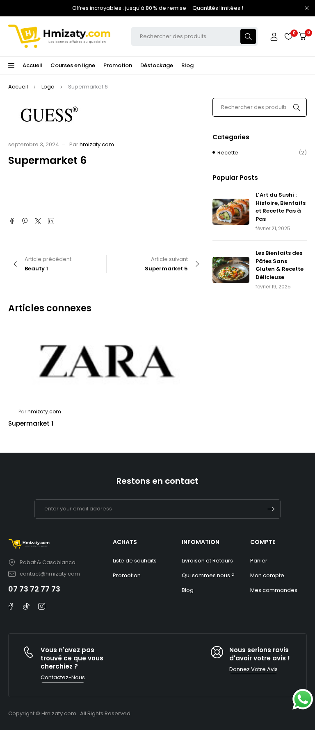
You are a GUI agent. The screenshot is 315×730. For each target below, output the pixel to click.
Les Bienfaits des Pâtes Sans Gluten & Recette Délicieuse (280, 265)
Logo (48, 87)
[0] (303, 36)
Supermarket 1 (30, 423)
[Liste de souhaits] (288, 36)
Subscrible (271, 509)
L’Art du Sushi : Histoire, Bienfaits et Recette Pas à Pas (281, 207)
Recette (227, 152)
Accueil (18, 87)
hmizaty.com (97, 144)
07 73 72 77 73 (34, 589)
